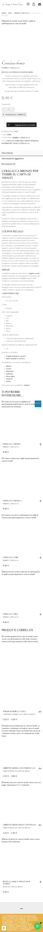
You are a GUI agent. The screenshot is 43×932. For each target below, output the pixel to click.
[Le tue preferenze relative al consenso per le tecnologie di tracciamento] (4, 928)
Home (4, 13)
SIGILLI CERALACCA (21, 143)
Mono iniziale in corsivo (15, 359)
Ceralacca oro (11, 557)
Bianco (9, 366)
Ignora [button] (40, 923)
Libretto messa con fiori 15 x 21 (19, 768)
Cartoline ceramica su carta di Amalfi (19, 714)
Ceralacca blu (10, 614)
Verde (8, 381)
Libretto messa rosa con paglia (19, 825)
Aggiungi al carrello (15, 115)
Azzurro (9, 379)
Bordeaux (10, 371)
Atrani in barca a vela (14, 711)
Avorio (8, 369)
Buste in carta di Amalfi (13, 887)
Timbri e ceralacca (22, 13)
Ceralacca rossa (12, 444)
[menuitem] (27, 385)
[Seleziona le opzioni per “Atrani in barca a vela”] (40, 712)
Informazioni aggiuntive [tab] (13, 158)
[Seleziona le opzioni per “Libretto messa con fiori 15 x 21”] (40, 768)
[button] (41, 501)
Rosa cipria (10, 376)
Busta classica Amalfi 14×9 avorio (16, 882)
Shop (10, 13)
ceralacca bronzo (15, 141)
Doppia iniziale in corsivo (16, 356)
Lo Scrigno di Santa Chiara (12, 4)
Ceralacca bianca (12, 501)
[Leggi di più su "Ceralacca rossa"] (41, 444)
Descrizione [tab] (7, 153)
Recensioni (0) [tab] (8, 164)
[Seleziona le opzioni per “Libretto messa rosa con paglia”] (40, 825)
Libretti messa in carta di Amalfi (16, 771)
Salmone (9, 374)
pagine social (34, 273)
